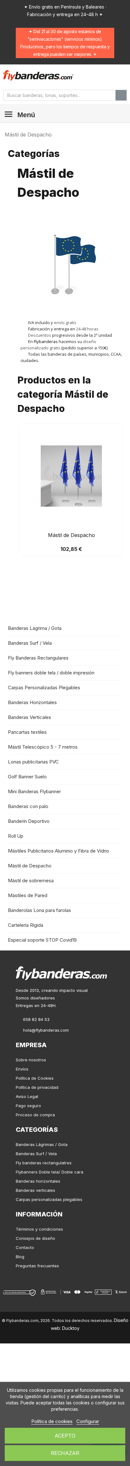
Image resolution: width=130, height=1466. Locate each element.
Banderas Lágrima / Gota (35, 628)
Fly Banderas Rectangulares (38, 658)
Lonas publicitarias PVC (33, 762)
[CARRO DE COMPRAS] (120, 75)
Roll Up (15, 836)
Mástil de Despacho (29, 866)
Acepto (65, 1436)
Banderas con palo (28, 806)
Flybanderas (46, 341)
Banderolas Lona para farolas (39, 910)
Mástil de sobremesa (31, 881)
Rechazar (65, 1453)
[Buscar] (121, 95)
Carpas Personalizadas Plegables (44, 688)
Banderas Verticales (29, 717)
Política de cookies (52, 1421)
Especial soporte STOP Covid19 (42, 940)
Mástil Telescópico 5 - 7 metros (43, 747)
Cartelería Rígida (25, 925)
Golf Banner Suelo (27, 777)
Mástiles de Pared (27, 895)
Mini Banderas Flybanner (34, 791)
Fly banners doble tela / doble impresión (51, 673)
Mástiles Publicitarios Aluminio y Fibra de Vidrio (58, 851)
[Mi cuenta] (108, 75)
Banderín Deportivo (29, 821)
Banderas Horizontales (32, 702)
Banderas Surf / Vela (30, 643)
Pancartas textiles (27, 732)
